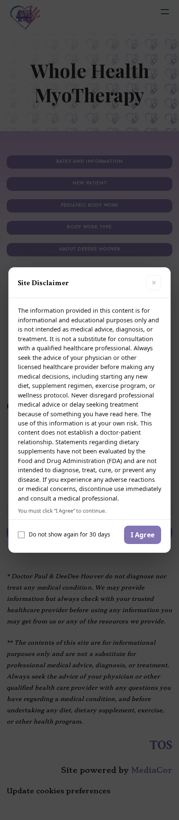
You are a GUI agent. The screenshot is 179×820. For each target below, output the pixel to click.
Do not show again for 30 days (69, 534)
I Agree (142, 534)
